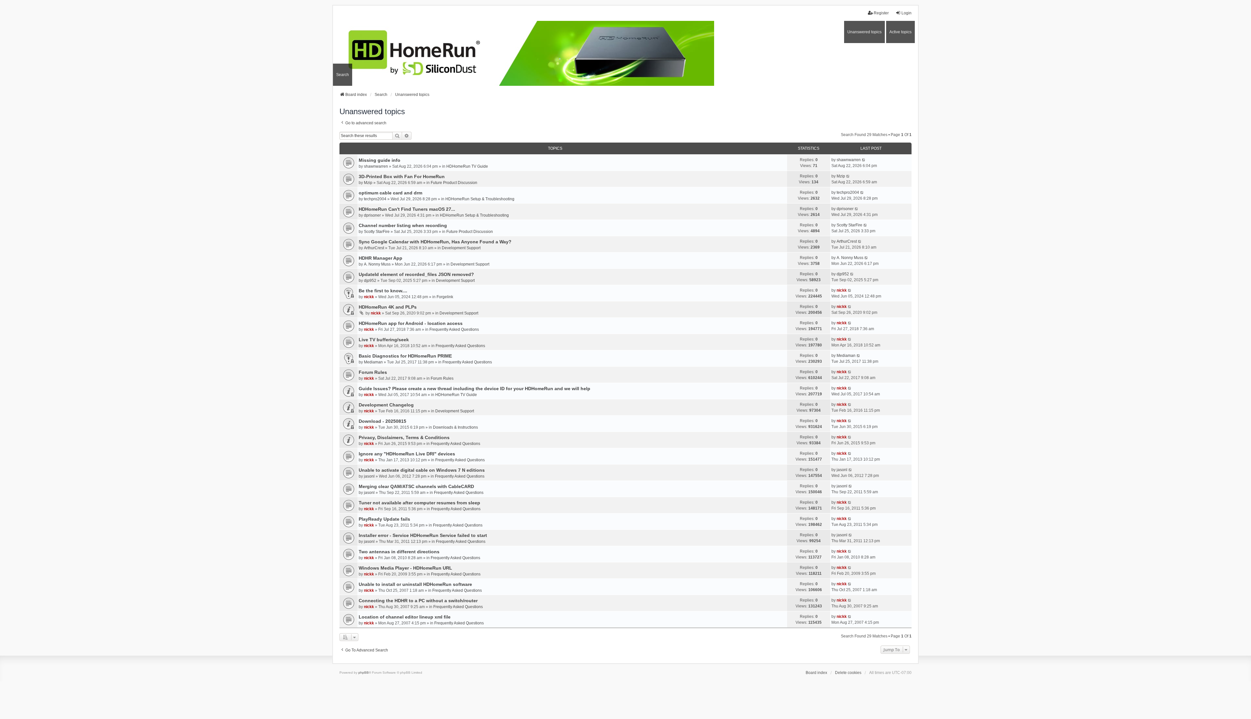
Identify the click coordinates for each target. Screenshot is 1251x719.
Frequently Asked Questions (454, 329)
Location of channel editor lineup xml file (405, 617)
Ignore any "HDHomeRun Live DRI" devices (407, 453)
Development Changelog (386, 404)
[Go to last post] (864, 160)
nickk (369, 297)
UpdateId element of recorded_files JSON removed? (416, 274)
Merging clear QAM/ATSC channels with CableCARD (416, 486)
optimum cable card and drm (390, 192)
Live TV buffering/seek (384, 339)
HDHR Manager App (380, 258)
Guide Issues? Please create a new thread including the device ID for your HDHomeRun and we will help (474, 388)
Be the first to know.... (383, 290)
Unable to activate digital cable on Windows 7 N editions (422, 470)
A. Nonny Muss (377, 264)
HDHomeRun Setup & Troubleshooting (479, 199)
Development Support (461, 248)
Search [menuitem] (342, 74)
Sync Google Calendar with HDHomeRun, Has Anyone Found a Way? (435, 241)
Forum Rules (373, 372)
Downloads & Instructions (455, 427)
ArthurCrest (374, 248)
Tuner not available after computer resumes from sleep (419, 502)
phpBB (363, 672)
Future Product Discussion (454, 182)
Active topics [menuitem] (900, 32)
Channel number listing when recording (403, 225)
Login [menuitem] (906, 13)
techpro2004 (375, 199)
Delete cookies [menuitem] (848, 672)
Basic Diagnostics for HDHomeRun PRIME (405, 356)
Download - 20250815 (382, 421)
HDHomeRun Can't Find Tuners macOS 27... (407, 209)
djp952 (370, 280)
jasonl (369, 476)
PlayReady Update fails (384, 519)
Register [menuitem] (881, 13)
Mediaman (373, 362)
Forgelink (445, 297)
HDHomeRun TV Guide (467, 166)
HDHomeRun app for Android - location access (411, 323)
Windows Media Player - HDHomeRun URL (405, 568)
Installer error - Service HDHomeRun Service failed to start (423, 535)
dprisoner (372, 215)
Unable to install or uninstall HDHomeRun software (415, 584)
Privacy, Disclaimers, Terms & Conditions (404, 437)
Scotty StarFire (377, 231)
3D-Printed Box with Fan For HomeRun (402, 176)
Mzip (368, 182)
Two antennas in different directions (399, 551)
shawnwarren (376, 166)
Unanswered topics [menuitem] (864, 32)
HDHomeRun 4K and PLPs (388, 307)
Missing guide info (379, 160)
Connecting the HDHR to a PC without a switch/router (418, 600)
